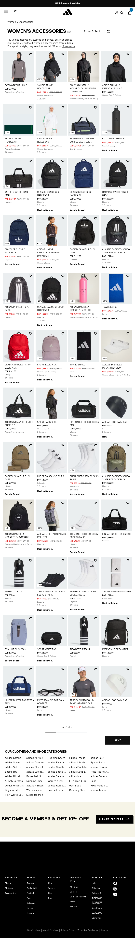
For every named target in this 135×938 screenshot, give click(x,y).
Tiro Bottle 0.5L (14, 592)
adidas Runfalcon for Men (57, 785)
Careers (73, 892)
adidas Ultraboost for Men (14, 776)
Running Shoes (56, 758)
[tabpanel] (67, 400)
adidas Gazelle (56, 767)
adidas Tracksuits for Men (78, 758)
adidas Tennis (98, 790)
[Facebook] (115, 883)
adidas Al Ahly (34, 758)
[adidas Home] (67, 11)
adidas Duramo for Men (100, 767)
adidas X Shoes (35, 785)
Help (94, 883)
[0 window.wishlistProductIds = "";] (15, 11)
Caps (93, 781)
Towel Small (77, 365)
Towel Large (109, 307)
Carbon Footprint (78, 897)
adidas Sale (97, 758)
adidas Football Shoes (57, 762)
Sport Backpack (46, 365)
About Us (74, 887)
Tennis (30, 908)
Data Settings (33, 930)
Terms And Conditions (88, 930)
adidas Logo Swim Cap (114, 422)
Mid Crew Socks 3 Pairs (50, 476)
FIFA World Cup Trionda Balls (100, 785)
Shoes (8, 883)
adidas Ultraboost (78, 762)
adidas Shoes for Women (35, 767)
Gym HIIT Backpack (15, 649)
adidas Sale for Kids (35, 772)
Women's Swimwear (57, 781)
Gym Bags (75, 785)
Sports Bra (11, 772)
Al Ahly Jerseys (14, 781)
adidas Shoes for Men (57, 772)
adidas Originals (14, 785)
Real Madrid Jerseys (100, 772)
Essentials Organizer (115, 649)
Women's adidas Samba (35, 790)
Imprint (104, 930)
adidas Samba (13, 758)
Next (117, 740)
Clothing (9, 888)
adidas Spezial (77, 772)
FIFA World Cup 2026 (78, 781)
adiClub (73, 907)
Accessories (26, 22)
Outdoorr (31, 903)
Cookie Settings (50, 930)
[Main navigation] (6, 11)
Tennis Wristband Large (116, 592)
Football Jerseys (57, 790)
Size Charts (97, 908)
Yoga (29, 898)
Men (50, 883)
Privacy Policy (67, 930)
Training (30, 913)
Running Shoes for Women (78, 790)
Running (30, 883)
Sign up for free (111, 819)
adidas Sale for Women (57, 776)
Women (11, 22)
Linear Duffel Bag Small (117, 534)
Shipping (96, 888)
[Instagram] (115, 889)
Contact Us (97, 913)
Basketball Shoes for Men (35, 776)
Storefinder (97, 918)
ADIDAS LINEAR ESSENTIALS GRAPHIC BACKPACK (48, 252)
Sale (50, 898)
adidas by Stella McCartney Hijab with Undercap (83, 88)
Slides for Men (34, 795)
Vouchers (96, 903)
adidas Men (75, 776)
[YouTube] (115, 894)
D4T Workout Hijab (16, 85)
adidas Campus (35, 762)
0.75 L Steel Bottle (113, 139)
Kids (50, 893)
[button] (30, 54)
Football (31, 893)
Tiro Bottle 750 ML (80, 649)
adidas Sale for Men (14, 767)
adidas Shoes (12, 762)
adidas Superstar (100, 776)
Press (72, 902)
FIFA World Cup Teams (14, 795)
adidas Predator (78, 767)
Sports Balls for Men (100, 762)
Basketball (32, 888)
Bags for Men (12, 790)
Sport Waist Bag (46, 649)
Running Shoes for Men (35, 781)
